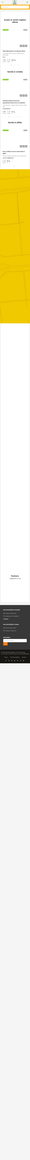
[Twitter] (9, 660)
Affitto (25, 130)
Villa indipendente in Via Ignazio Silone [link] (14, 51)
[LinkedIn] (15, 660)
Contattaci (5, 619)
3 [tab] (14, 65)
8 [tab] (19, 117)
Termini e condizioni (14, 657)
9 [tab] (21, 117)
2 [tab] (12, 65)
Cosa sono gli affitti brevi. (10, 475)
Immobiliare (17, 432)
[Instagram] (12, 660)
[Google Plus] (18, 660)
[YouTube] (21, 660)
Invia (5, 643)
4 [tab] (16, 65)
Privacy (6, 657)
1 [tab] (11, 65)
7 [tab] (18, 117)
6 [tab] (19, 65)
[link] (15, 38)
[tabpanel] (15, 46)
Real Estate (19, 473)
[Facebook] (6, 660)
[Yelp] (24, 660)
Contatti (24, 657)
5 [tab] (17, 65)
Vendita (25, 29)
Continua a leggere (7, 443)
